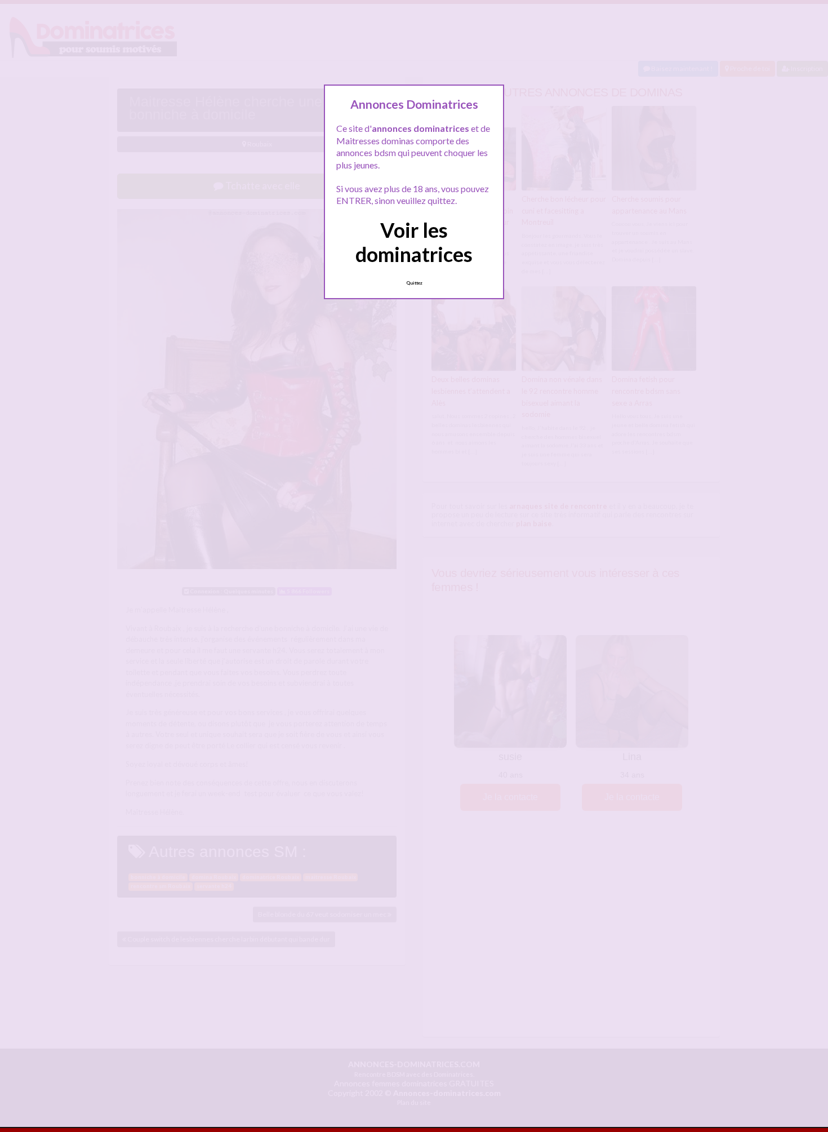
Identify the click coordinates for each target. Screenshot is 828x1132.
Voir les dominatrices (414, 242)
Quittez (414, 283)
